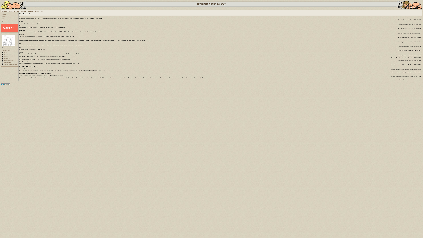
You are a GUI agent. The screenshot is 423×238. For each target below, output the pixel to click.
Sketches (30, 11)
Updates (4, 14)
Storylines (16, 11)
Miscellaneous (7, 54)
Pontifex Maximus (8, 60)
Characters (6, 56)
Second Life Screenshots (10, 64)
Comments (4, 16)
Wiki (3, 21)
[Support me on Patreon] (9, 32)
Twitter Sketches (8, 62)
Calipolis (23, 11)
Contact (4, 20)
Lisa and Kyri (39, 11)
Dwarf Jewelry (7, 58)
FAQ (3, 18)
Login (3, 81)
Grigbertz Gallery (7, 11)
